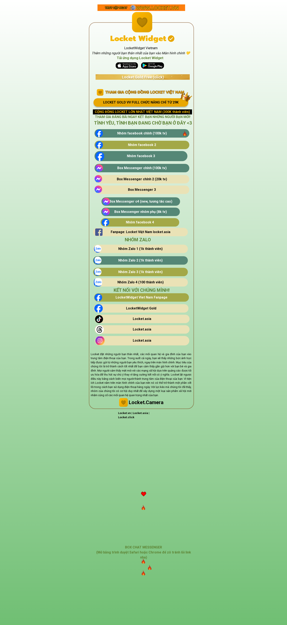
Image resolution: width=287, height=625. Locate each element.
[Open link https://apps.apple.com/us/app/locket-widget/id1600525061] (127, 65)
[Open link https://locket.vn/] (141, 7)
